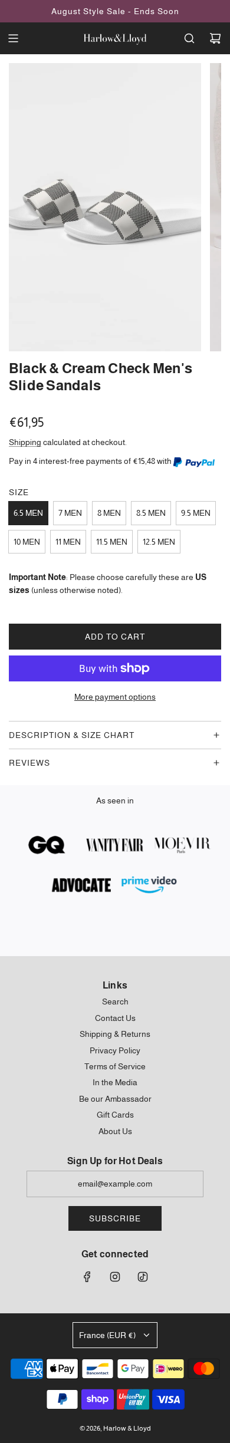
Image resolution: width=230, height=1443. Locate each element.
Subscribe (115, 1218)
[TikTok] (143, 1277)
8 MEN (109, 513)
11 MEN (68, 541)
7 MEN (70, 513)
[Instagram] (115, 1277)
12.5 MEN (159, 541)
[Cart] (215, 38)
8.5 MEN (151, 513)
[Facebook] (87, 1277)
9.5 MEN (196, 513)
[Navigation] (13, 38)
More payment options (115, 696)
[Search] (189, 38)
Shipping (25, 442)
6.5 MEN (28, 513)
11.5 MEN (111, 541)
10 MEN (27, 541)
